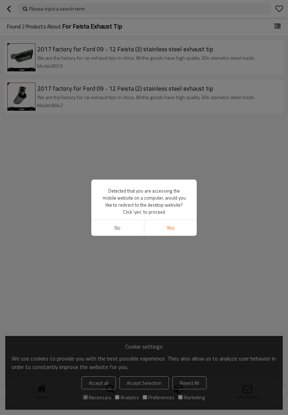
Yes (170, 228)
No (117, 228)
